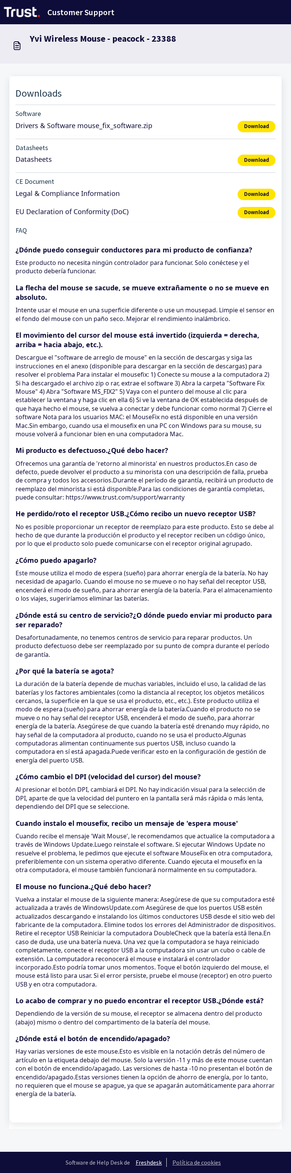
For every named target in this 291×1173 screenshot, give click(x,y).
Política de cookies (196, 1162)
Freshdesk (149, 1162)
